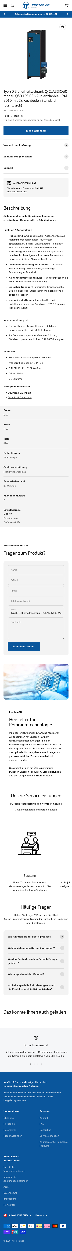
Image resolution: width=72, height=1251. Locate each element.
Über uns (8, 1117)
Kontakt (43, 1117)
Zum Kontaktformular (17, 191)
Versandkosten (22, 120)
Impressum (9, 1198)
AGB (6, 1186)
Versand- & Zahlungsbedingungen (15, 1179)
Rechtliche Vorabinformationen (14, 1169)
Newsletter (9, 1204)
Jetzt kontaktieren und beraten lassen (36, 809)
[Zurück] (4, 14)
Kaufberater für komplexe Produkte (53, 1143)
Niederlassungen (12, 1135)
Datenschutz (10, 1192)
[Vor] (68, 14)
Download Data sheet (20, 397)
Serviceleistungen (49, 1135)
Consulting (45, 1129)
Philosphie (9, 1123)
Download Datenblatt (19, 392)
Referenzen (9, 1129)
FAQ (41, 1123)
